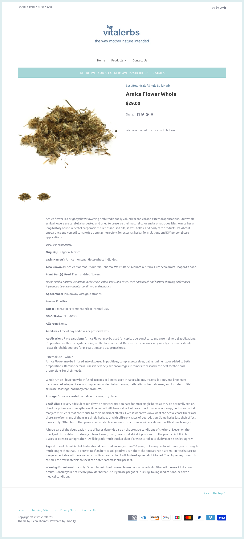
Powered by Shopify (63, 521)
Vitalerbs (47, 517)
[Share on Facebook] (138, 114)
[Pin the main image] (147, 114)
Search (22, 510)
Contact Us (89, 510)
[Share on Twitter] (142, 114)
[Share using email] (151, 114)
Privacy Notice (69, 510)
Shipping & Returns (43, 510)
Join (31, 7)
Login (22, 7)
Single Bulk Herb (159, 85)
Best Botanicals (136, 85)
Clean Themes (40, 521)
